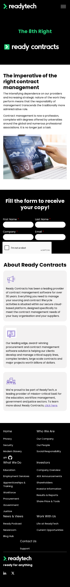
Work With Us (46, 516)
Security (8, 445)
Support (25, 548)
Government (11, 505)
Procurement (11, 498)
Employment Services (16, 476)
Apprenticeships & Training (14, 484)
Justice (7, 511)
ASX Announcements (49, 476)
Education (9, 470)
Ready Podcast (12, 523)
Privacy (7, 438)
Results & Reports (47, 495)
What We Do (12, 462)
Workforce (9, 492)
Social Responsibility (49, 451)
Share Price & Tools (48, 501)
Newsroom (9, 530)
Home (7, 431)
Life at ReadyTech (47, 523)
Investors (43, 462)
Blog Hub (8, 536)
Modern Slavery (12, 451)
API (5, 457)
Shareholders (45, 482)
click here (51, 405)
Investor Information (49, 488)
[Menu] (63, 6)
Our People (43, 445)
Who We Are (46, 431)
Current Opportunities (50, 530)
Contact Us (28, 541)
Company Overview (48, 470)
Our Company (45, 438)
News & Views (13, 516)
